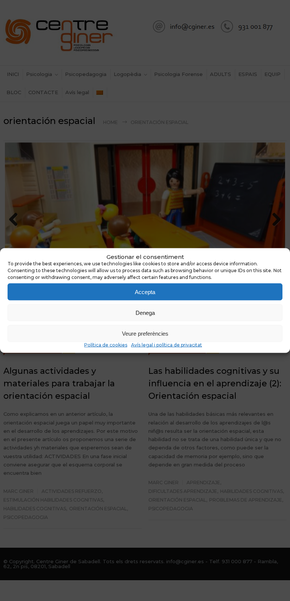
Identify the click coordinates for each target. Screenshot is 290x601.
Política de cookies (105, 345)
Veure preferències (145, 333)
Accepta (145, 291)
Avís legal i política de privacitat (166, 345)
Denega (145, 312)
